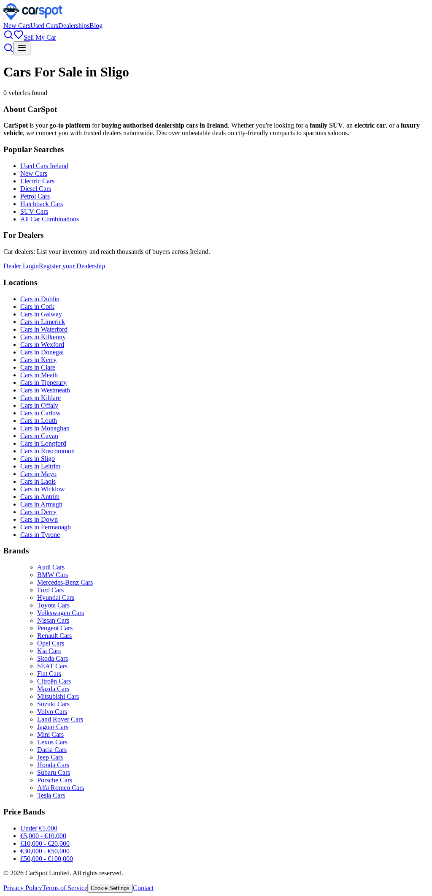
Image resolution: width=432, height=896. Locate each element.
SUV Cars (34, 211)
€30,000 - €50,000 (45, 851)
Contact (143, 887)
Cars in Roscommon (47, 451)
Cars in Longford (43, 443)
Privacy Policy (22, 887)
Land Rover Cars (60, 719)
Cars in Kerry (38, 359)
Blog (96, 25)
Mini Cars (50, 734)
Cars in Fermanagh (45, 527)
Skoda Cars (52, 658)
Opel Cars (50, 643)
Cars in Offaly (39, 405)
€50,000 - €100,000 (46, 858)
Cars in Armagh (41, 504)
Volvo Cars (52, 711)
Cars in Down (39, 519)
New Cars (16, 25)
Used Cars (44, 25)
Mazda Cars (53, 688)
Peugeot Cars (55, 628)
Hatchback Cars (41, 203)
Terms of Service (64, 887)
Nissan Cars (53, 620)
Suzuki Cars (53, 704)
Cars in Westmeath (45, 390)
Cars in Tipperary (43, 382)
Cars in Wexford (42, 344)
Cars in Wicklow (42, 489)
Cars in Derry (38, 511)
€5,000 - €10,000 (43, 835)
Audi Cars (51, 567)
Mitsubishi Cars (58, 696)
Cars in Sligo (37, 458)
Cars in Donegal (42, 352)
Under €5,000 (38, 828)
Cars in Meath (39, 375)
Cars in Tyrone (40, 534)
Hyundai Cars (55, 597)
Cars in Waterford (44, 329)
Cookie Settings (110, 888)
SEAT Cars (52, 666)
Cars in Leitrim (40, 466)
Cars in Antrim (39, 496)
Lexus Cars (52, 742)
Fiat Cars (49, 673)
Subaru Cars (53, 772)
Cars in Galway (41, 314)
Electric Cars (37, 181)
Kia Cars (49, 650)
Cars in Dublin (39, 298)
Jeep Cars (50, 757)
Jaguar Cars (52, 726)
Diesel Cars (35, 188)
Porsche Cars (54, 780)
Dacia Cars (52, 749)
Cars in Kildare (40, 397)
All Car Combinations (49, 219)
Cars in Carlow (40, 413)
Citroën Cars (54, 681)
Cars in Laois (38, 481)
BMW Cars (52, 574)
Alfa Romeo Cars (60, 787)
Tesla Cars (51, 795)
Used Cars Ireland (44, 165)
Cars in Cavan (39, 435)
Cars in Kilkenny (43, 336)
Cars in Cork (37, 306)
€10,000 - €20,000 (45, 843)
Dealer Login (21, 266)
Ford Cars (50, 590)
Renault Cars (54, 635)
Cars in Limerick (42, 321)
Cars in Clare (37, 367)
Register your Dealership (72, 266)
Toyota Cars (53, 605)
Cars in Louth (38, 420)
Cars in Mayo (38, 473)
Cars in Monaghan (45, 428)
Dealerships (73, 25)
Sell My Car (40, 37)
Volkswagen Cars (60, 612)
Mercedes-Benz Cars (65, 582)
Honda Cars (53, 764)
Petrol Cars (35, 196)
